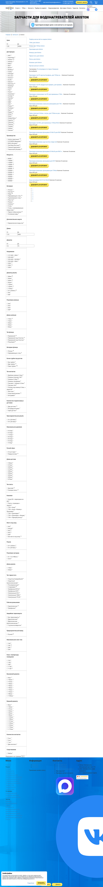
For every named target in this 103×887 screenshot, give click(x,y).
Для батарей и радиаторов (14, 817)
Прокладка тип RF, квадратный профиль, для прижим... (46, 84)
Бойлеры (8, 769)
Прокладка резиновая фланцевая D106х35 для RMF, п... (46, 151)
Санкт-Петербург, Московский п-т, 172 (17, 2)
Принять (41, 883)
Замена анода (10, 789)
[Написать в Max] (88, 9)
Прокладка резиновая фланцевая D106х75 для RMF (45, 132)
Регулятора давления (12, 795)
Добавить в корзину (39, 80)
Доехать (58, 884)
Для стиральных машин (13, 813)
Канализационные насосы (14, 779)
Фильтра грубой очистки (13, 797)
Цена (50, 69)
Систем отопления (11, 803)
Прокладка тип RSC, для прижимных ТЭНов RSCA (44, 123)
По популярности (42, 69)
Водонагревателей (11, 793)
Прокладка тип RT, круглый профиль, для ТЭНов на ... (45, 75)
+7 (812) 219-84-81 (68, 1)
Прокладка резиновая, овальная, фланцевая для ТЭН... (46, 104)
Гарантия (75, 8)
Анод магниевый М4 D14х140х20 (39, 180)
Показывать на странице (13, 756)
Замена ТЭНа (10, 785)
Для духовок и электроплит (14, 815)
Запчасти (31, 8)
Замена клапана (11, 787)
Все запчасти (10, 807)
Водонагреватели (53, 8)
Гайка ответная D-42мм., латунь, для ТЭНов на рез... (45, 113)
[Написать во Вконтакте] (96, 9)
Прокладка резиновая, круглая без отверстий (43, 142)
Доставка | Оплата (65, 8)
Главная (8, 34)
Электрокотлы (10, 771)
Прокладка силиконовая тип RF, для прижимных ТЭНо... (46, 94)
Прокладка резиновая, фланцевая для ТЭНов (43, 170)
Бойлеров (8, 801)
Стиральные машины (12, 781)
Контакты (82, 8)
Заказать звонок (82, 2)
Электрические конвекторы (14, 777)
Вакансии (35, 765)
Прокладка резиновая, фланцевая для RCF (42, 161)
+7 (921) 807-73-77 (68, 3)
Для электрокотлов (11, 811)
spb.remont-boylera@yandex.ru (52, 2)
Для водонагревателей (13, 809)
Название (55, 69)
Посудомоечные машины (13, 783)
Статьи (8, 819)
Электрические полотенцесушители (12, 774)
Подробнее (30, 883)
